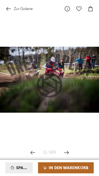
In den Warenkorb (68, 168)
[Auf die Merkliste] (79, 8)
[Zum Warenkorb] (90, 8)
